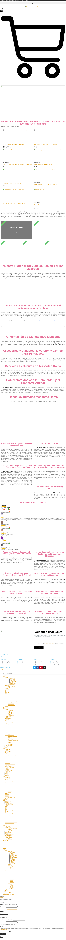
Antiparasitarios (8, 693)
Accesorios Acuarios (14, 857)
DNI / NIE (2, 926)
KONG (9, 687)
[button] (33, 3)
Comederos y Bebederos (12, 736)
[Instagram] (44, 667)
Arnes (9, 741)
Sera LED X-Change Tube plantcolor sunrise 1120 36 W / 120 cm (17, 164)
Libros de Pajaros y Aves (9, 839)
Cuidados (7, 831)
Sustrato (6, 773)
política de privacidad (49, 643)
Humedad (7, 769)
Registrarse (3, 933)
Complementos (8, 827)
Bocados (7, 811)
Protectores (7, 809)
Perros (9, 878)
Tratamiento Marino (11, 784)
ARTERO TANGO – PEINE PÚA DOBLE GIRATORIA (45, 144)
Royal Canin (10, 712)
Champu (9, 754)
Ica (5, 891)
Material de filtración (9, 778)
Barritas (9, 829)
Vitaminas (7, 689)
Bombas (11, 858)
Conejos (9, 871)
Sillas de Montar (8, 801)
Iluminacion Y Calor (8, 770)
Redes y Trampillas (8, 692)
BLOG (4, 893)
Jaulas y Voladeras (8, 835)
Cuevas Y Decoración (9, 766)
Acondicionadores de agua (10, 764)
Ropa (9, 737)
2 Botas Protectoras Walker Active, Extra (12, 183)
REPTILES (5, 761)
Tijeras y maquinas (8, 817)
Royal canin (12, 680)
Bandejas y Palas (11, 704)
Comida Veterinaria (11, 684)
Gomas (6, 812)
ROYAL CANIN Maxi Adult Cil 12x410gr (43, 164)
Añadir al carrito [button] (37, 148)
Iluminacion (7, 794)
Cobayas (9, 875)
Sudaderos (7, 802)
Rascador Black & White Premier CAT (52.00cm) (14, 203)
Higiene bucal (10, 725)
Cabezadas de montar (9, 810)
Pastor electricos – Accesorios (11, 822)
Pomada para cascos (9, 818)
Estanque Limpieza (11, 797)
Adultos (11, 880)
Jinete (6, 806)
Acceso (2, 911)
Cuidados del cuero (8, 803)
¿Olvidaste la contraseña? (12, 909)
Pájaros (9, 873)
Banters (11, 682)
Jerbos (9, 872)
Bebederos (7, 843)
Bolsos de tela (10, 739)
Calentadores (12, 859)
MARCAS (4, 848)
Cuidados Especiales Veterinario (14, 730)
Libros (6, 706)
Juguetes (7, 685)
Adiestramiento (10, 744)
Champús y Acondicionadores (13, 702)
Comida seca (10, 710)
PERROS (4, 707)
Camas (6, 688)
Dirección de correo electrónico (6, 919)
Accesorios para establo (9, 823)
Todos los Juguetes (11, 686)
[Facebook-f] (37, 667)
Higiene (6, 699)
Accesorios (7, 694)
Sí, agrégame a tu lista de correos (8, 924)
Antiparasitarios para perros (8, 894)
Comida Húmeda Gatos (12, 683)
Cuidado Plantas (13, 863)
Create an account (4, 914)
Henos (6, 750)
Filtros (6, 793)
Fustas (6, 805)
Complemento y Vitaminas (12, 828)
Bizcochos (10, 830)
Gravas (11, 861)
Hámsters (9, 874)
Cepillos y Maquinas (11, 705)
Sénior (11, 886)
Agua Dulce (10, 851)
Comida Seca (12, 679)
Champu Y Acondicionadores (13, 727)
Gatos (9, 883)
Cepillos (6, 816)
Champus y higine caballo (10, 815)
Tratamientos (7, 765)
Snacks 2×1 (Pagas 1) (12, 722)
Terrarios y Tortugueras (9, 767)
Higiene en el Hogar (8, 832)
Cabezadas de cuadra (9, 813)
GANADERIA (5, 840)
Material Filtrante (13, 854)
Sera (6, 850)
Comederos (7, 771)
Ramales (6, 808)
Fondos (9, 792)
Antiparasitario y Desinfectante (11, 814)
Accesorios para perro (9, 735)
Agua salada (10, 864)
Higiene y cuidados (8, 753)
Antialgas (9, 786)
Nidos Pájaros (7, 836)
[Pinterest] (41, 667)
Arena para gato (11, 703)
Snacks (6, 690)
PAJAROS (5, 824)
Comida (6, 677)
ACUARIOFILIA (6, 775)
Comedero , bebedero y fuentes (14, 698)
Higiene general (8, 723)
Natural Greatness (13, 681)
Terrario (9, 869)
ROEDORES (5, 747)
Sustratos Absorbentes (12, 756)
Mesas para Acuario (11, 781)
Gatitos (11, 884)
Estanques (10, 865)
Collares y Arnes (11, 696)
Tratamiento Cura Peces (12, 785)
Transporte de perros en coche (13, 740)
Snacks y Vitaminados (9, 751)
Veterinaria (12, 882)
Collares (9, 742)
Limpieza (12, 862)
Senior (11, 881)
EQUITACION (5, 799)
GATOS (4, 675)
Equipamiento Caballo (9, 804)
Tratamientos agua (13, 855)
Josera (9, 711)
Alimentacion (7, 826)
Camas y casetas (8, 758)
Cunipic (6, 870)
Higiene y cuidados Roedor (13, 755)
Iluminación (12, 860)
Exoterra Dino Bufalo (39, 204)
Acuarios (7, 779)
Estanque (7, 796)
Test (8, 787)
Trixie (6, 889)
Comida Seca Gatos (11, 678)
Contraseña (2, 906)
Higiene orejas (10, 726)
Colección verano (8, 745)
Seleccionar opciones (8, 148)
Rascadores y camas (9, 691)
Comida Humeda (8, 716)
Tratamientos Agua (11, 783)
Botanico (7, 795)
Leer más (5, 168)
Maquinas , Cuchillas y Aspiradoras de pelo (16, 729)
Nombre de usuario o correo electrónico (8, 904)
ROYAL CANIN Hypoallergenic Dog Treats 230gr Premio (46, 184)
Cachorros (12, 879)
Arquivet (6, 890)
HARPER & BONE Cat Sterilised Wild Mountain (13, 144)
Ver (49, 232)
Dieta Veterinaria (11, 715)
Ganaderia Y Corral (8, 837)
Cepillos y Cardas (11, 728)
